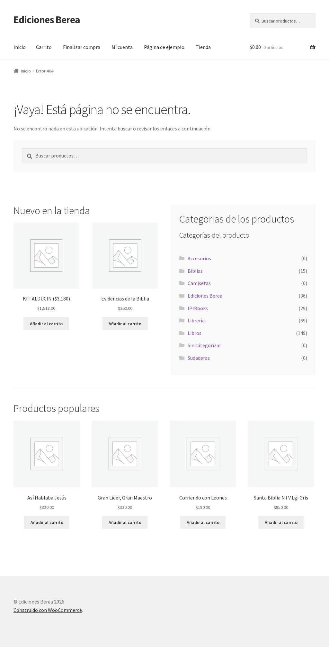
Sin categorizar (204, 345)
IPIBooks (198, 308)
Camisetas (199, 283)
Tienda (203, 47)
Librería (196, 320)
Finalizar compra (81, 47)
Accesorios (199, 258)
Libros (194, 333)
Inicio (19, 47)
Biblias (195, 271)
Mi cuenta (122, 47)
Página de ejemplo (164, 47)
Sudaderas (199, 358)
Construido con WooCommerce (47, 610)
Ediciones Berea (46, 19)
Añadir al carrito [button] (46, 324)
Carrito (44, 47)
